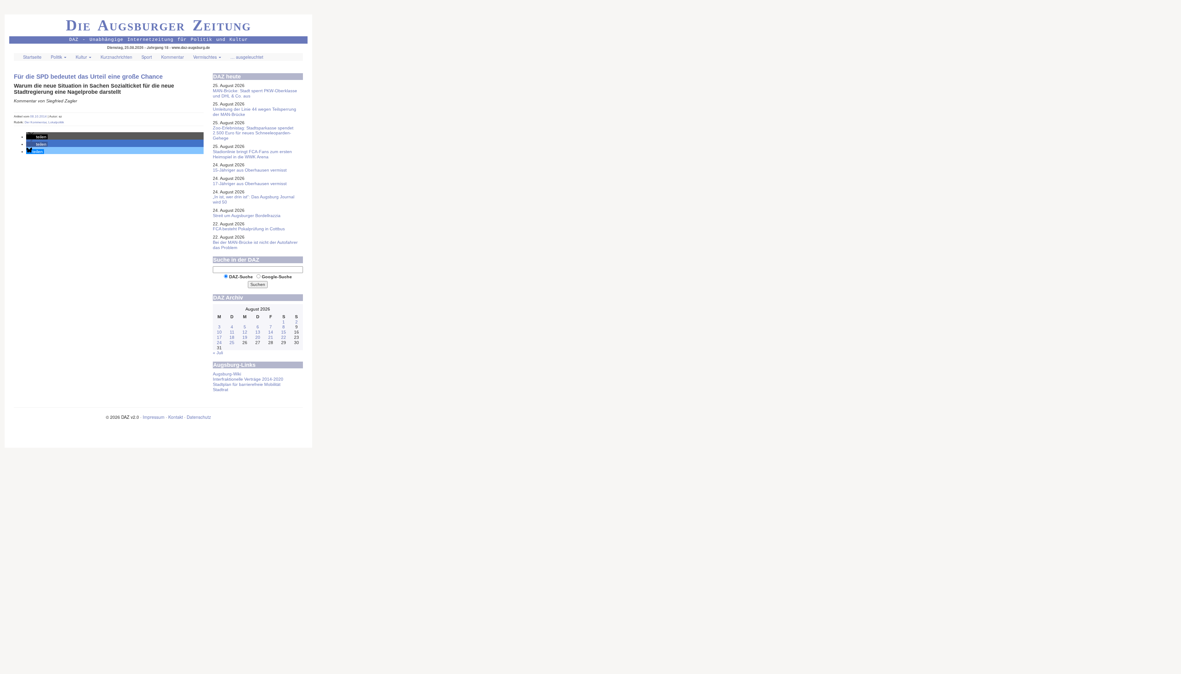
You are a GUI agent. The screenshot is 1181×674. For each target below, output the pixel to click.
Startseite (32, 57)
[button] (37, 136)
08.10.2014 (39, 116)
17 (219, 337)
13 (257, 332)
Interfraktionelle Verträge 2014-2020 (248, 379)
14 (270, 332)
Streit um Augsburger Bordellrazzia (246, 215)
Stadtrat (220, 389)
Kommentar (172, 57)
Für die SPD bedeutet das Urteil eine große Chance (88, 76)
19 (244, 337)
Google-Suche (277, 276)
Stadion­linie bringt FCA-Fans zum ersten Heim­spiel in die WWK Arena (252, 154)
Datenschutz (199, 417)
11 (232, 332)
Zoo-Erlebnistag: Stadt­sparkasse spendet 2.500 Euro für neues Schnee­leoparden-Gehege (253, 133)
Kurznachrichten (116, 57)
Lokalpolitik (56, 122)
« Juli (218, 352)
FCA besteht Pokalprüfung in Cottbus (249, 228)
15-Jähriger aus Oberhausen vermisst (250, 170)
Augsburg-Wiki (227, 373)
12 (244, 332)
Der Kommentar (35, 122)
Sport (146, 57)
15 (283, 332)
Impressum (154, 417)
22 (283, 337)
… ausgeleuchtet (246, 57)
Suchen (257, 284)
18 (231, 337)
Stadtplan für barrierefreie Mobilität (246, 384)
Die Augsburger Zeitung (158, 25)
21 (270, 337)
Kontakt (175, 417)
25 (231, 342)
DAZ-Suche (241, 276)
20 (257, 337)
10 (219, 332)
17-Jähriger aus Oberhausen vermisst (250, 183)
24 (219, 342)
